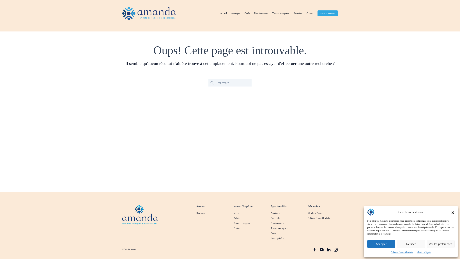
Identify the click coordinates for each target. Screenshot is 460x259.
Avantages (235, 13)
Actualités (298, 13)
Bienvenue (200, 213)
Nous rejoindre (277, 238)
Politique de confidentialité (402, 252)
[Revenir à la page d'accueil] (140, 214)
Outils (247, 13)
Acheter (237, 218)
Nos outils (275, 218)
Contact (310, 13)
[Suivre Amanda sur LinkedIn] (328, 249)
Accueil (223, 13)
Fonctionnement (261, 13)
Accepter (381, 244)
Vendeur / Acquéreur (243, 206)
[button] (453, 212)
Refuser (411, 244)
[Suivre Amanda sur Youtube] (321, 249)
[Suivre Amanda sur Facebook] (314, 249)
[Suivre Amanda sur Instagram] (336, 249)
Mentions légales (424, 252)
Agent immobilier (279, 206)
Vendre (237, 213)
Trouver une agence (280, 13)
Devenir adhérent (327, 13)
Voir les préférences (440, 244)
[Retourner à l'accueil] (149, 13)
